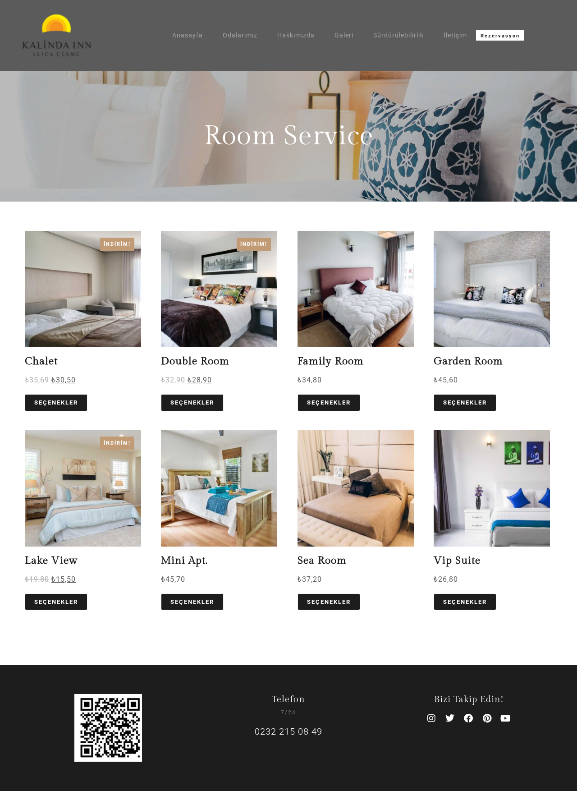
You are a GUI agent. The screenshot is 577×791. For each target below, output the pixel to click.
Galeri (343, 35)
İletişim (455, 35)
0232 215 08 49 (288, 731)
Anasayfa (187, 35)
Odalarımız (240, 35)
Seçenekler (56, 402)
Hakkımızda (296, 35)
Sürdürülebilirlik (398, 35)
